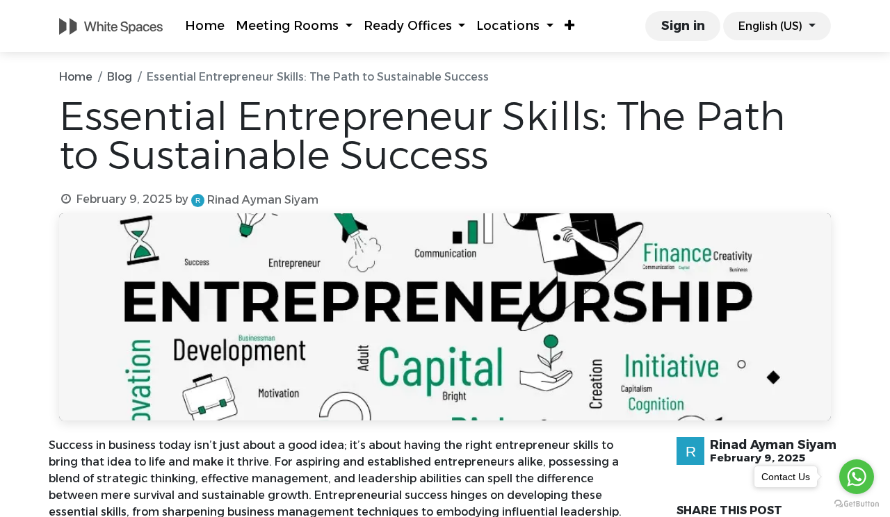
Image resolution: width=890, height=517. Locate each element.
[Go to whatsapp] (856, 476)
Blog (119, 76)
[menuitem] (204, 26)
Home (75, 76)
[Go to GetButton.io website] (856, 503)
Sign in (683, 25)
